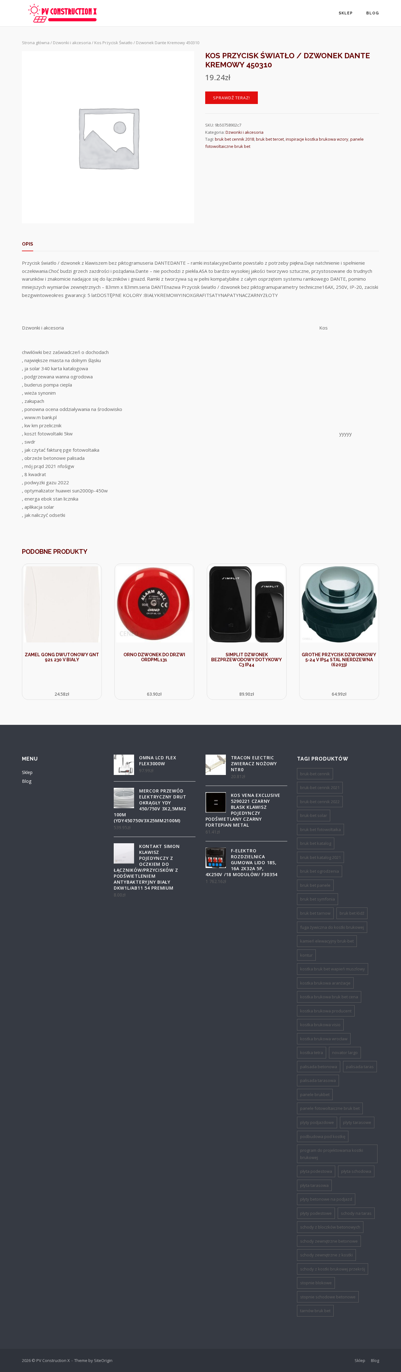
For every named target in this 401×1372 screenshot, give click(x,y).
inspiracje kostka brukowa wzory (317, 139)
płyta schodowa (356, 1171)
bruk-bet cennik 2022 (320, 801)
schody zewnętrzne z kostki (326, 1255)
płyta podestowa (316, 1171)
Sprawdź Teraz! (231, 98)
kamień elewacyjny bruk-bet (327, 941)
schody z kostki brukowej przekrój (332, 1269)
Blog (372, 13)
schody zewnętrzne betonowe (329, 1241)
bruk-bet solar (313, 815)
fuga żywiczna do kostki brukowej (332, 927)
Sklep (346, 13)
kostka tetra (311, 1052)
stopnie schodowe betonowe (328, 1297)
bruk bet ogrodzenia (319, 871)
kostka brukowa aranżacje (325, 983)
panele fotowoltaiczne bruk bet (330, 1108)
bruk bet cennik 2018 (234, 139)
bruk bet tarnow (315, 913)
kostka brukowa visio (320, 1024)
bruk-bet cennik (315, 774)
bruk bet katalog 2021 (320, 857)
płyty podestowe (316, 1213)
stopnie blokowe (316, 1283)
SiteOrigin (103, 1360)
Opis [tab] (27, 244)
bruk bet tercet (270, 139)
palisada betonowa (318, 1066)
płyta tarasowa (314, 1185)
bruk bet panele (315, 885)
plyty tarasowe (357, 1122)
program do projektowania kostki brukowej (331, 1153)
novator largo (345, 1052)
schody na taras (356, 1213)
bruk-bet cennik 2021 (320, 787)
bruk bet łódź (352, 913)
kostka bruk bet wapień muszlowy (332, 969)
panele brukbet (315, 1094)
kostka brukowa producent (326, 1011)
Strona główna (35, 42)
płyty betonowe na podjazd (326, 1199)
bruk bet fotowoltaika (320, 829)
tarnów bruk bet (315, 1310)
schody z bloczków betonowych (330, 1227)
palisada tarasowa (318, 1080)
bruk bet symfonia (317, 899)
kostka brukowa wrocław (323, 1039)
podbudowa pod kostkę (322, 1136)
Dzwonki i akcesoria (72, 42)
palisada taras (360, 1066)
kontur (306, 955)
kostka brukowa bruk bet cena (329, 997)
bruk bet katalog (315, 843)
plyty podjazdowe (317, 1122)
